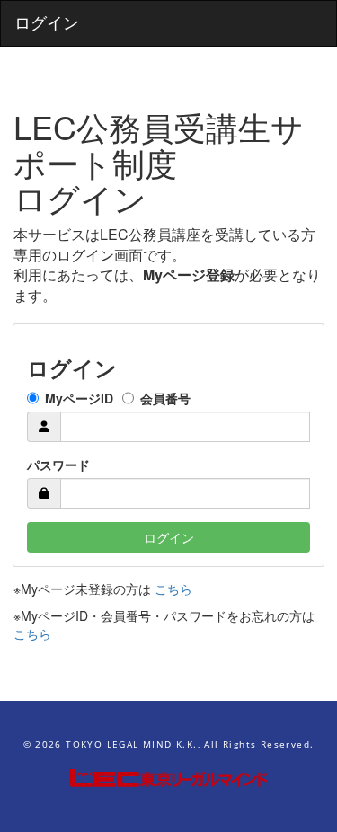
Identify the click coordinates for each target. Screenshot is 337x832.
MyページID (79, 398)
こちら (173, 588)
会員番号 (165, 398)
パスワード (58, 465)
